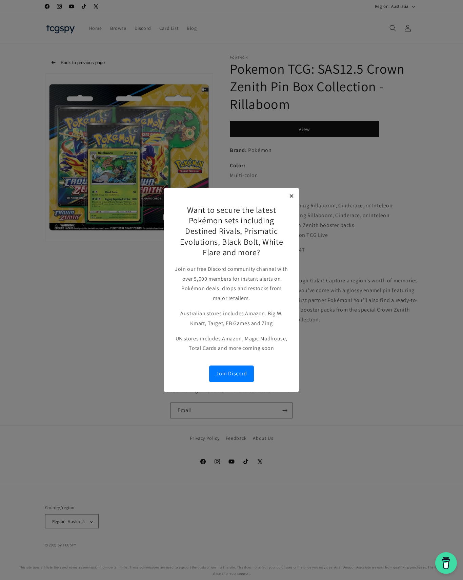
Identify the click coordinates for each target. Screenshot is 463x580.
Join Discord (231, 373)
